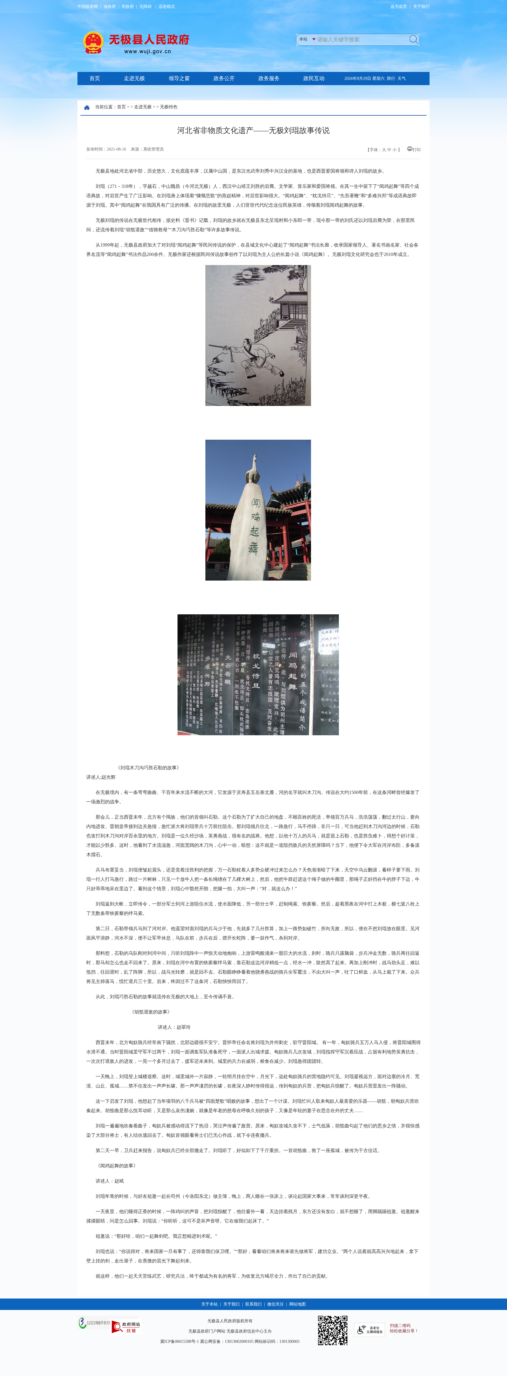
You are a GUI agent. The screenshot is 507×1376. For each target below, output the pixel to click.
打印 (417, 150)
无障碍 (145, 6)
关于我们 (421, 6)
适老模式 (166, 6)
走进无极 (143, 106)
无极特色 (169, 106)
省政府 (110, 6)
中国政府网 (87, 6)
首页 (121, 106)
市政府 (127, 6)
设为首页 (399, 6)
